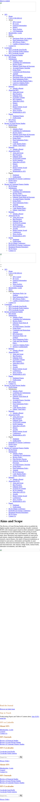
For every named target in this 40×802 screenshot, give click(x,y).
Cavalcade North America (8, 753)
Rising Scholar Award (20, 107)
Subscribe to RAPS (19, 162)
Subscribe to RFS (18, 101)
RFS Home (12, 57)
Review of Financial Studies (9, 740)
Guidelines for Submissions (21, 62)
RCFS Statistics (18, 225)
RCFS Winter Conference (17, 243)
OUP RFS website (19, 97)
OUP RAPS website (19, 158)
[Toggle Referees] (36, 349)
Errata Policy (17, 70)
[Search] (21, 757)
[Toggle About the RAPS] (36, 415)
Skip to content (5, 1)
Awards (15, 105)
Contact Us (12, 46)
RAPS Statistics (18, 160)
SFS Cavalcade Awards (16, 53)
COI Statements (18, 31)
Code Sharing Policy (19, 144)
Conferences (17, 108)
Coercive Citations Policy (21, 83)
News (10, 35)
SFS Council (17, 22)
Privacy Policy (4, 761)
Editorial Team (17, 96)
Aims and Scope (18, 92)
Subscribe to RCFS (19, 227)
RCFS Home (13, 186)
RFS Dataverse (18, 75)
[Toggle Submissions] (36, 315)
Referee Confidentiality (20, 85)
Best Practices (17, 94)
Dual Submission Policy (20, 40)
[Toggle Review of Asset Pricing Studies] (36, 385)
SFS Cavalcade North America (19, 51)
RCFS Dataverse (18, 206)
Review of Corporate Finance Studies (12, 744)
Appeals (15, 73)
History (15, 27)
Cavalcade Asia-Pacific (7, 751)
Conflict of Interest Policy (21, 44)
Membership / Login (15, 33)
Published (16, 175)
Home (11, 16)
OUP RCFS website (19, 223)
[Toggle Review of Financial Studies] (36, 312)
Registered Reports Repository (18, 247)
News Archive (17, 29)
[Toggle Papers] (36, 376)
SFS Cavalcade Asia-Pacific (18, 49)
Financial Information (20, 25)
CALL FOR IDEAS (15, 18)
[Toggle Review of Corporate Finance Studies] (36, 448)
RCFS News (13, 249)
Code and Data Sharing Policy (23, 81)
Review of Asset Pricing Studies (10, 742)
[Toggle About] (36, 275)
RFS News (12, 120)
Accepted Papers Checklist (21, 68)
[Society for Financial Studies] (18, 11)
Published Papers (18, 116)
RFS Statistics (17, 99)
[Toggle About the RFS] (36, 352)
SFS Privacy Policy (19, 42)
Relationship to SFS (19, 112)
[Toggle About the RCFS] (36, 481)
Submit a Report (18, 88)
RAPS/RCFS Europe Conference (19, 179)
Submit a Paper (18, 61)
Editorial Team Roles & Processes (24, 66)
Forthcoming (17, 118)
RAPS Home (13, 125)
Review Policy (17, 64)
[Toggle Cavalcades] (36, 304)
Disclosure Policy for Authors (22, 38)
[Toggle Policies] (36, 291)
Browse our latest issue (7, 709)
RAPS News (13, 180)
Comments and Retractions (21, 72)
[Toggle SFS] (36, 269)
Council (2, 731)
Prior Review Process (20, 195)
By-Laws (16, 24)
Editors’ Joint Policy (19, 145)
